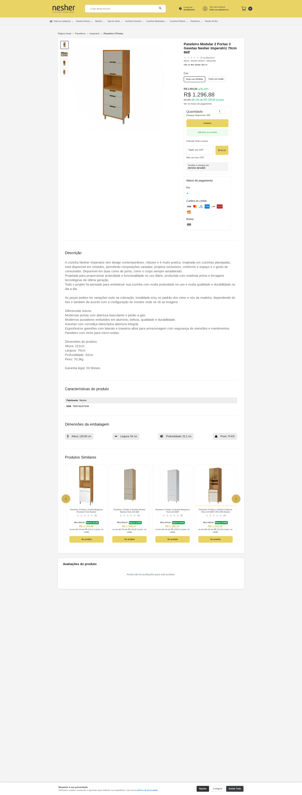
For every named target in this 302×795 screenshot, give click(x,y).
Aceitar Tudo (235, 788)
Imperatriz (94, 33)
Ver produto (86, 539)
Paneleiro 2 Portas (113, 33)
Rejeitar (203, 788)
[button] (66, 499)
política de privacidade (147, 790)
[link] (86, 505)
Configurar (217, 788)
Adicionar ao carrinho (207, 132)
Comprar (207, 123)
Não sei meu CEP (195, 157)
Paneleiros (80, 33)
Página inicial (64, 33)
